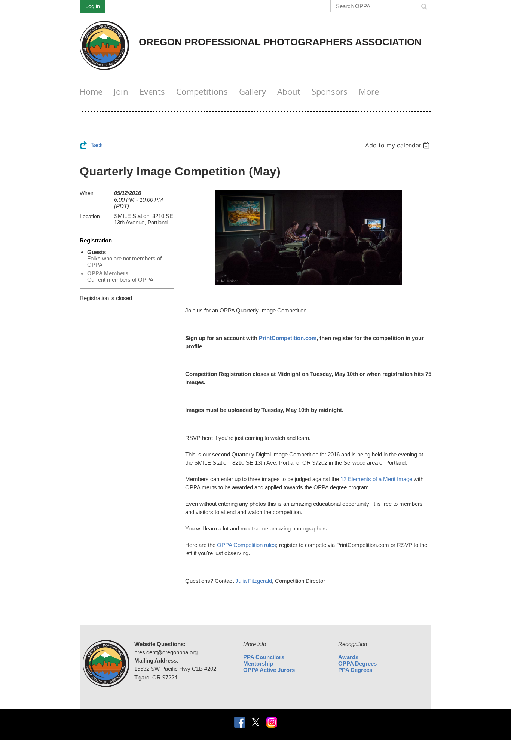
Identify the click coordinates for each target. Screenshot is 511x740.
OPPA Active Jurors (269, 670)
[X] (255, 722)
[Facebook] (239, 722)
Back (96, 145)
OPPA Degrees (357, 663)
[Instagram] (271, 722)
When (87, 193)
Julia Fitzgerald (253, 581)
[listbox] (398, 145)
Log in (92, 6)
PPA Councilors (263, 657)
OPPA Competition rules (246, 545)
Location (90, 216)
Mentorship (258, 663)
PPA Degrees (355, 670)
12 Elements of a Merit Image (376, 479)
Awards (348, 657)
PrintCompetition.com (287, 338)
